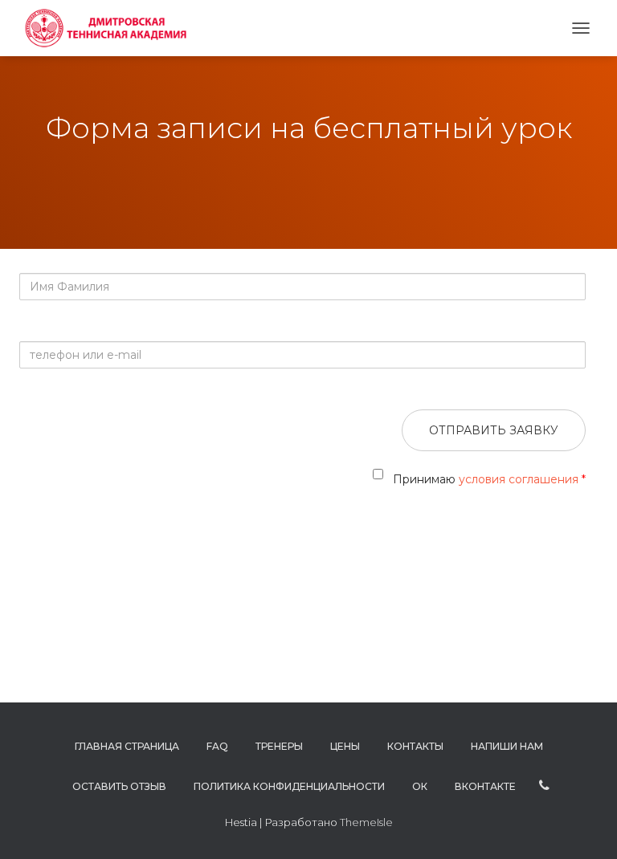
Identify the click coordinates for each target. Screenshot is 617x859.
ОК (419, 786)
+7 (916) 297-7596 (544, 785)
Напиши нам (507, 746)
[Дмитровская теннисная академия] (109, 28)
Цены (345, 746)
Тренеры (279, 746)
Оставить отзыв (119, 786)
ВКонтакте (485, 786)
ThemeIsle (366, 822)
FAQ (217, 746)
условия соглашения (520, 479)
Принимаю (487, 479)
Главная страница (127, 746)
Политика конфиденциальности (289, 786)
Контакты (415, 746)
